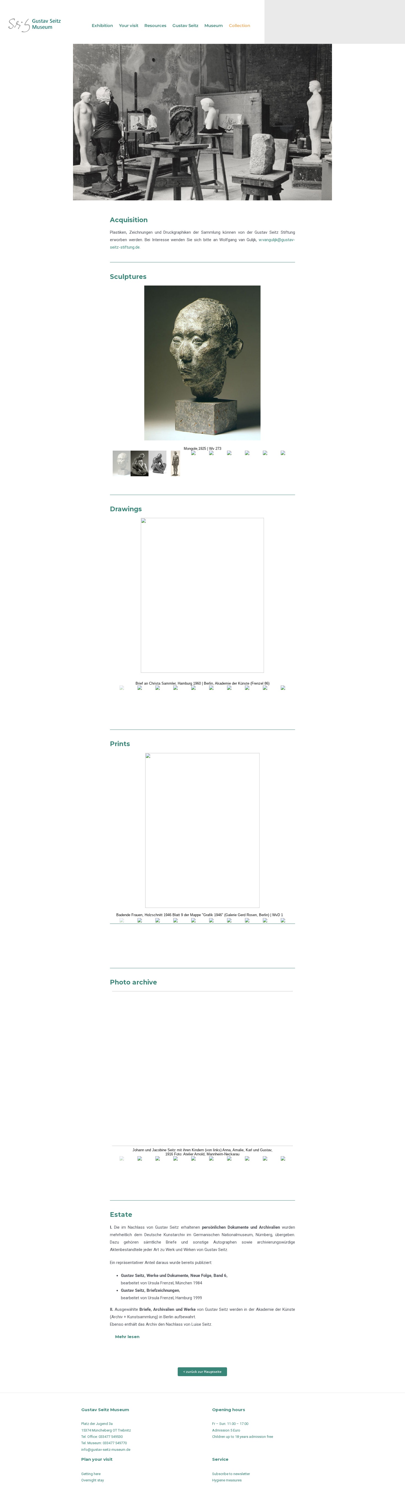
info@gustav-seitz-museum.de (105, 1450)
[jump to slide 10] (283, 463)
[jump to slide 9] (265, 463)
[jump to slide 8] (247, 463)
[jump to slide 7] (229, 463)
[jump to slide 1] (122, 463)
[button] (202, 1337)
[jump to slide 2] (139, 463)
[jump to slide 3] (157, 463)
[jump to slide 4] (175, 463)
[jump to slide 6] (211, 463)
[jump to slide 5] (193, 463)
